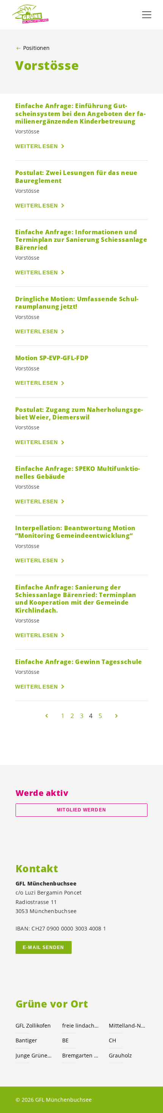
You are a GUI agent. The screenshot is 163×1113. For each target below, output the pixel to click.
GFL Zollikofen (33, 1025)
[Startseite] (30, 14)
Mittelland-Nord (127, 1025)
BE (65, 1040)
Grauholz (120, 1055)
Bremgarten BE (81, 1055)
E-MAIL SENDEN (43, 947)
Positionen (36, 48)
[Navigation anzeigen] (146, 14)
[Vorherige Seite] (47, 716)
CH (112, 1040)
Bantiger (26, 1040)
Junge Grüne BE (34, 1055)
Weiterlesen (36, 146)
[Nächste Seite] (116, 716)
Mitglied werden (81, 810)
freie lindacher (81, 1025)
